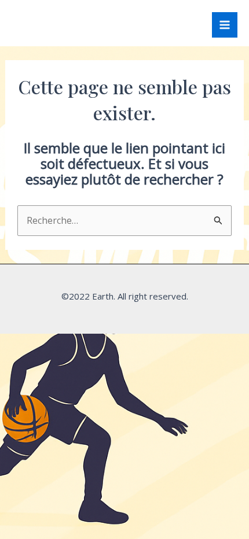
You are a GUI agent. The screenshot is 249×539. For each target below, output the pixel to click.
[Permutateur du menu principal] (224, 25)
